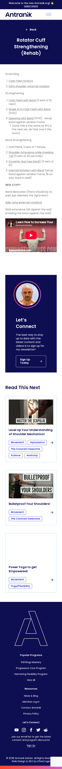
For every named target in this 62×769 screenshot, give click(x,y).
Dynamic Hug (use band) (25, 161)
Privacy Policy (31, 713)
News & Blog (31, 695)
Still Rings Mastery (31, 662)
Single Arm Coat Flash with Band (29, 109)
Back (33, 29)
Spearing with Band (21, 118)
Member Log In (31, 701)
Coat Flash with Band (22, 100)
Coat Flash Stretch (21, 81)
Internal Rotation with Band (26, 170)
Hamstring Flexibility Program (31, 674)
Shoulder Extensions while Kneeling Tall (31, 154)
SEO (31, 761)
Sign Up (31, 745)
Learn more (31, 6)
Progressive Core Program (31, 668)
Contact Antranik (31, 707)
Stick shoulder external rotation (29, 86)
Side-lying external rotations (23, 202)
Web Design (18, 761)
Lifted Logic (43, 761)
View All (31, 680)
